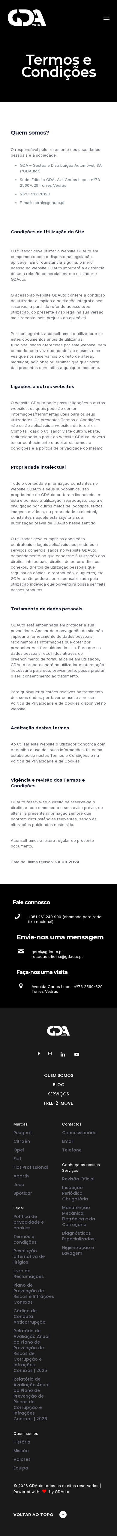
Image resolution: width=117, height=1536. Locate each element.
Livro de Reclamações (29, 1273)
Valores (22, 1459)
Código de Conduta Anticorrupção (30, 1316)
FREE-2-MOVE (58, 1103)
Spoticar (23, 1193)
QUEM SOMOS (58, 1075)
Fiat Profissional (31, 1167)
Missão (21, 1451)
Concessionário (79, 1133)
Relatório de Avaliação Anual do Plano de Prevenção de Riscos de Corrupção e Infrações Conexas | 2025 (32, 1350)
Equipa (21, 1468)
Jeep (19, 1185)
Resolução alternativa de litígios (29, 1256)
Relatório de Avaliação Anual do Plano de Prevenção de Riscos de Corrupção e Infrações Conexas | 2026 (32, 1399)
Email (68, 1141)
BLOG (58, 1085)
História (22, 1442)
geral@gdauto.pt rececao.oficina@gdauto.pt (57, 954)
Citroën (22, 1141)
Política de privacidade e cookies (29, 1222)
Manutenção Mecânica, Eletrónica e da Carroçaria (78, 1216)
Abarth (21, 1176)
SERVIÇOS (58, 1094)
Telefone (72, 1150)
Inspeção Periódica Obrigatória (75, 1193)
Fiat (17, 1159)
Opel (19, 1150)
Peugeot (23, 1133)
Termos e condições (25, 1239)
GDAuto (62, 1491)
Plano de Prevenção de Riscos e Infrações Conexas (34, 1293)
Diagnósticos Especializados (78, 1236)
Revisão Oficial (78, 1179)
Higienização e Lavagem (78, 1250)
